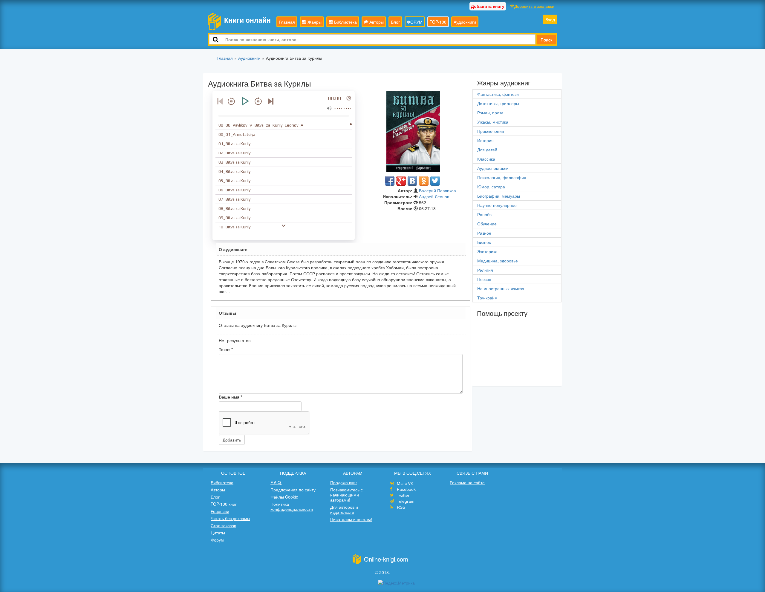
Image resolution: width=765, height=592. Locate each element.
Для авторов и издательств (344, 509)
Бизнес (484, 242)
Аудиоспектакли (493, 168)
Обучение (487, 224)
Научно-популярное (497, 205)
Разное (484, 233)
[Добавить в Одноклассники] (424, 181)
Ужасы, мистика (492, 122)
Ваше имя (230, 397)
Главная (287, 22)
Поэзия (484, 279)
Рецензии (220, 511)
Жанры (314, 22)
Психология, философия (501, 177)
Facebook (406, 489)
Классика (486, 159)
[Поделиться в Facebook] (389, 181)
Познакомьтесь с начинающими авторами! (346, 495)
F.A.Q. (276, 482)
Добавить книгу (487, 6)
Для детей (487, 150)
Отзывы (227, 313)
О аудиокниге (233, 249)
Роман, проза (490, 113)
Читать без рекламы (230, 518)
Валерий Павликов (437, 190)
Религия (485, 270)
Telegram (405, 501)
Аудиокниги (465, 22)
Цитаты (218, 533)
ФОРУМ (415, 22)
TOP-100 (438, 22)
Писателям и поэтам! (351, 519)
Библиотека (345, 22)
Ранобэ (484, 214)
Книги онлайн (247, 20)
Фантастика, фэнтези (498, 94)
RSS (401, 507)
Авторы (376, 22)
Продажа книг (343, 482)
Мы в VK (405, 483)
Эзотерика (487, 251)
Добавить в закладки (534, 6)
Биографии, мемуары (498, 196)
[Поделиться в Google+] (401, 181)
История (485, 140)
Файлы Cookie (284, 497)
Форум (217, 540)
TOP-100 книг (224, 504)
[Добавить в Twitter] (435, 181)
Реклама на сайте (467, 482)
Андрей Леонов (434, 196)
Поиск (546, 39)
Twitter (403, 495)
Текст (226, 349)
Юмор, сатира (491, 187)
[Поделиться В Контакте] (412, 181)
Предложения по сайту (293, 490)
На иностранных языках (500, 288)
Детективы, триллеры (498, 103)
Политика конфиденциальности (291, 506)
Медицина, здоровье (497, 261)
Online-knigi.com (386, 559)
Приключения (490, 131)
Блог (395, 22)
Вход (550, 19)
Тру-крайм (487, 298)
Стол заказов (223, 525)
